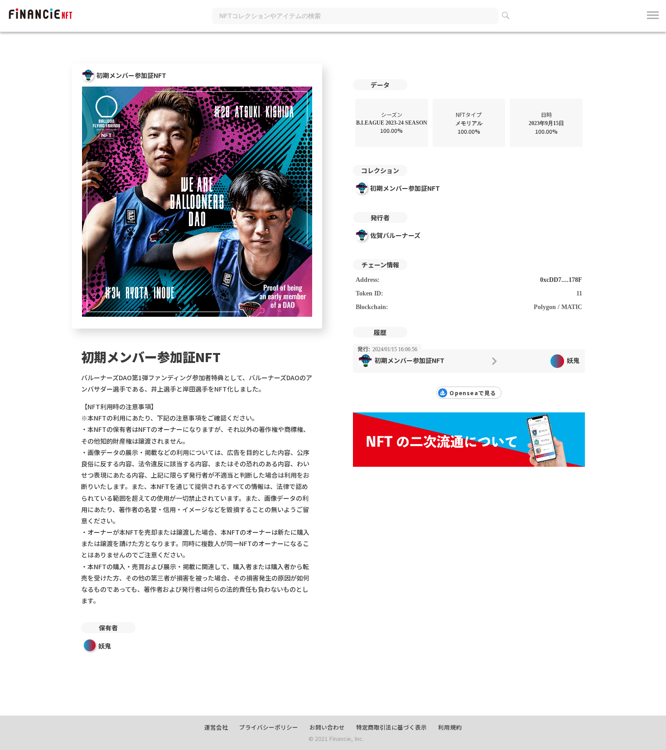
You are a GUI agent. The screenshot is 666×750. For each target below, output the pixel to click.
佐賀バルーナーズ (395, 235)
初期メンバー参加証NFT (405, 188)
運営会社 (216, 727)
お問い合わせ (327, 727)
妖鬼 (104, 645)
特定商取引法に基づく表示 (391, 727)
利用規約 (450, 727)
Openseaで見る (472, 393)
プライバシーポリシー (268, 727)
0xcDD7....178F (561, 279)
